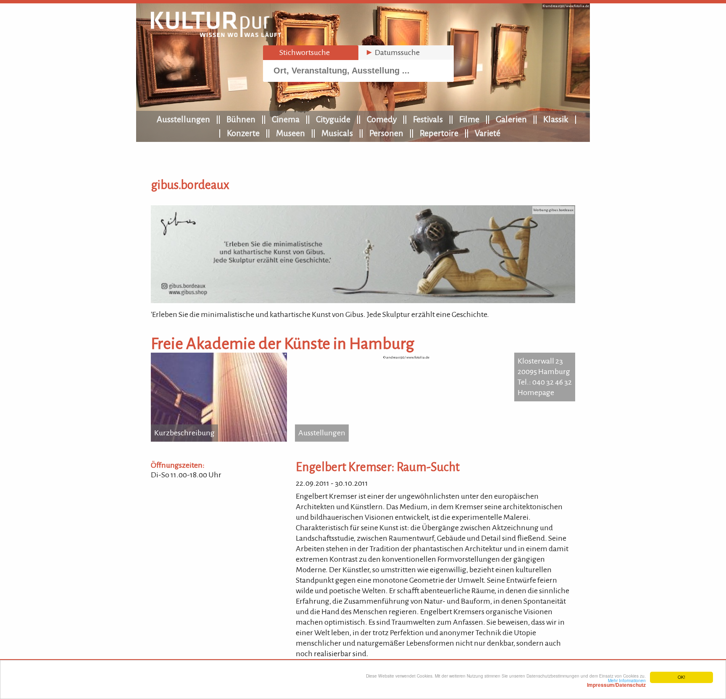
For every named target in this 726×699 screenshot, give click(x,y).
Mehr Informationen (616, 682)
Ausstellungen (183, 119)
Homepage (536, 392)
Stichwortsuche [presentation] (300, 52)
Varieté (487, 133)
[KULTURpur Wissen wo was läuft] (216, 34)
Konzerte (243, 133)
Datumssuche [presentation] (392, 52)
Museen (290, 133)
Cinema (286, 119)
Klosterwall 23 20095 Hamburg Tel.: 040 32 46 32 (545, 371)
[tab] (310, 52)
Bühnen (240, 119)
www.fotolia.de (577, 6)
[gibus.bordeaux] (363, 300)
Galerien (511, 119)
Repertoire (439, 133)
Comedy (382, 119)
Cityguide (333, 119)
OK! (681, 677)
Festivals (428, 119)
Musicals (337, 133)
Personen (386, 133)
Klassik (555, 119)
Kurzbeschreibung (184, 433)
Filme (469, 119)
